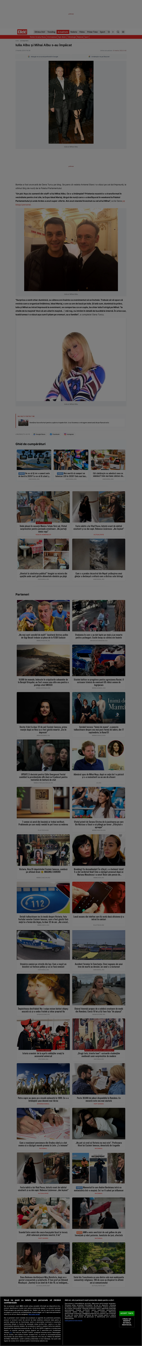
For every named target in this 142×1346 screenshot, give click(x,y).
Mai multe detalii (34, 1314)
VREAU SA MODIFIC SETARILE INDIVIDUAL (127, 1322)
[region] (71, 1321)
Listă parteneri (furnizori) (73, 1320)
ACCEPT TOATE (126, 1313)
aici (11, 1332)
